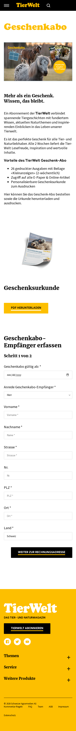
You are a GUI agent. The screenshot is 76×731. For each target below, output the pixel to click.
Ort (7, 507)
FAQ (30, 706)
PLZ (8, 487)
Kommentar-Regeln (13, 706)
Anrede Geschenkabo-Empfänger (30, 387)
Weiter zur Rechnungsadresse (41, 552)
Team (40, 706)
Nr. (6, 467)
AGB (51, 706)
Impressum (63, 706)
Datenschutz (10, 715)
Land (8, 528)
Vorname (11, 406)
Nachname (13, 427)
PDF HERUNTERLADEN (26, 308)
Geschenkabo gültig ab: (22, 366)
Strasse (10, 447)
